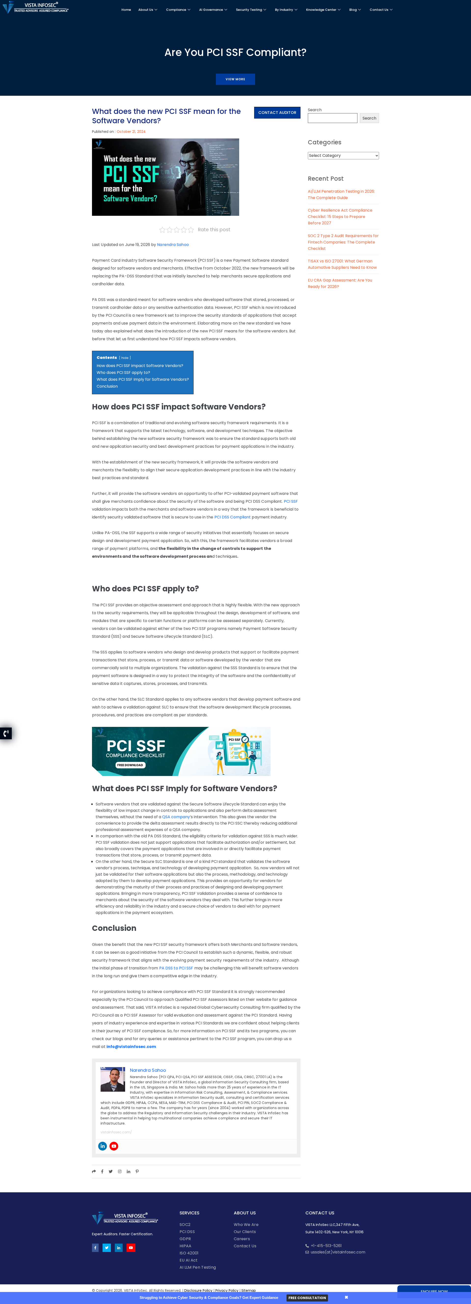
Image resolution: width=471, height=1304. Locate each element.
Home (126, 9)
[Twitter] (107, 1248)
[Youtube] (113, 1146)
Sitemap (248, 1290)
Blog (353, 9)
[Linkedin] (102, 1146)
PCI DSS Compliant (232, 517)
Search (315, 110)
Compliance (176, 9)
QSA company (176, 817)
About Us (145, 9)
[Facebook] (95, 1248)
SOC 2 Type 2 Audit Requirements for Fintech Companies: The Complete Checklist (343, 242)
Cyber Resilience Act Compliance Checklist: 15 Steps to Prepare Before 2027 (340, 216)
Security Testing (249, 9)
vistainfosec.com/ (116, 1132)
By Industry (284, 9)
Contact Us (379, 9)
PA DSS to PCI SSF (176, 968)
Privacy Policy (226, 1290)
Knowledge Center (321, 9)
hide (125, 358)
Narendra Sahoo (173, 244)
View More (235, 79)
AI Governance (211, 9)
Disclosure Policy (198, 1290)
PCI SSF (291, 501)
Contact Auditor (277, 112)
